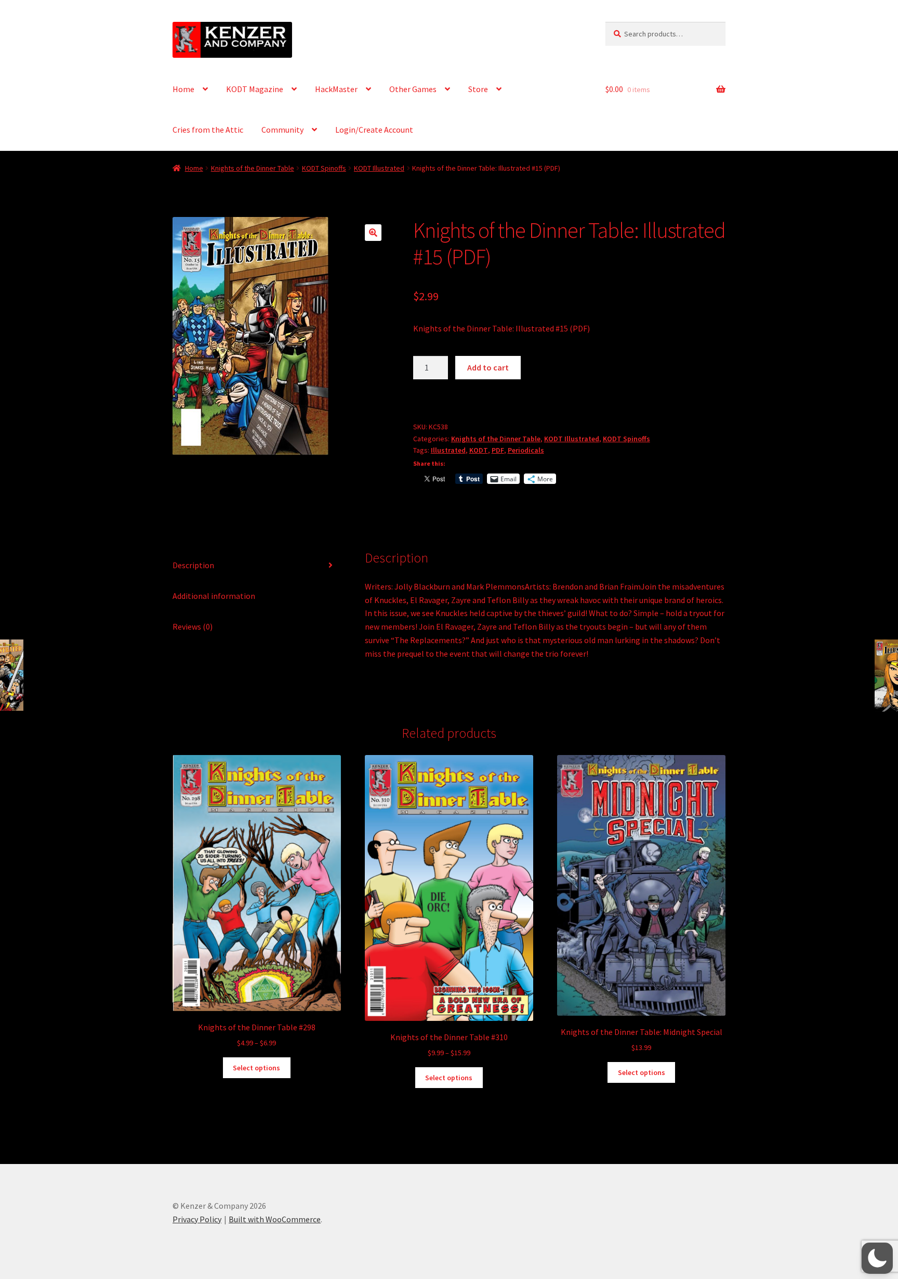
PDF (498, 450)
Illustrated (448, 450)
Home (183, 89)
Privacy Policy (197, 1219)
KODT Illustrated (379, 168)
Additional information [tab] (214, 596)
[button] (373, 232)
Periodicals (526, 450)
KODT (478, 450)
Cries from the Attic (208, 129)
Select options (256, 1067)
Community (282, 129)
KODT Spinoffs (324, 168)
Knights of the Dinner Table (252, 168)
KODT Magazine (254, 89)
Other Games (413, 89)
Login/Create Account (374, 129)
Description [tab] (193, 565)
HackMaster (336, 89)
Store (478, 89)
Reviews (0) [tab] (193, 626)
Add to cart (488, 367)
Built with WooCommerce (275, 1219)
